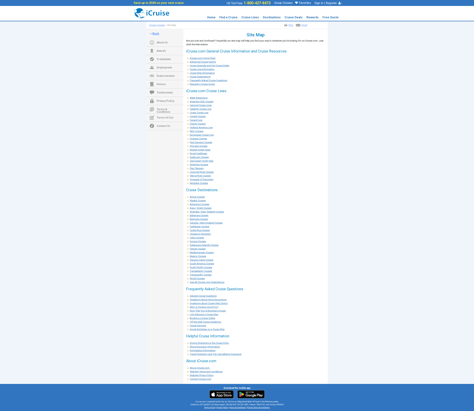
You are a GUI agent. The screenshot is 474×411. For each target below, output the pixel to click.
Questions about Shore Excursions (208, 299)
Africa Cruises (197, 196)
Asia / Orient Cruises (200, 208)
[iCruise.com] (150, 13)
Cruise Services (198, 325)
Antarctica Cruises (199, 204)
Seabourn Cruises (199, 157)
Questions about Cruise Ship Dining (209, 303)
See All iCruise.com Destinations (207, 282)
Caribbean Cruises (199, 226)
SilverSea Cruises (199, 164)
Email (304, 25)
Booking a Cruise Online (202, 318)
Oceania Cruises (198, 138)
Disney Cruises (198, 123)
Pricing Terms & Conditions (258, 408)
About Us (162, 42)
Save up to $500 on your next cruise (159, 2)
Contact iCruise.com (200, 379)
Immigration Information (203, 350)
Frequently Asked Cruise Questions (208, 80)
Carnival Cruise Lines (201, 105)
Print (290, 25)
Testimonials (165, 92)
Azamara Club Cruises (201, 101)
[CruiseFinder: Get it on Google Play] (250, 394)
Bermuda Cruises (199, 219)
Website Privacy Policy (201, 375)
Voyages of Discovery (201, 179)
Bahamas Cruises (199, 215)
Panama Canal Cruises (201, 260)
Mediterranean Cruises (202, 252)
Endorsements (166, 75)
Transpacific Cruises (200, 274)
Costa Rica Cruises (200, 230)
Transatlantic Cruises (201, 271)
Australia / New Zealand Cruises (207, 211)
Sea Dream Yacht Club (201, 161)
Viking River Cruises (200, 175)
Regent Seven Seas (200, 149)
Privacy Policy (165, 100)
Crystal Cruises (198, 116)
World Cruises (197, 278)
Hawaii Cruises (198, 248)
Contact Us (163, 125)
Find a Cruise (228, 17)
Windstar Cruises (199, 183)
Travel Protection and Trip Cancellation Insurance (215, 354)
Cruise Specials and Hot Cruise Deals (209, 65)
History (161, 84)
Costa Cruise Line (199, 112)
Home (211, 17)
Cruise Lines (250, 17)
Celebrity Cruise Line (200, 109)
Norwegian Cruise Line (202, 135)
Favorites (305, 3)
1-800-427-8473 (257, 2)
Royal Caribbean (198, 153)
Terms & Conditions (163, 109)
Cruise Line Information (202, 69)
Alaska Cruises (198, 200)
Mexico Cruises (198, 256)
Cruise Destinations (200, 76)
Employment (164, 67)
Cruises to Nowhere (200, 234)
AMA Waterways (199, 97)
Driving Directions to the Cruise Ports (209, 343)
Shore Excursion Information (205, 346)
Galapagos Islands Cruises (204, 245)
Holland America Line (201, 127)
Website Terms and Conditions (206, 371)
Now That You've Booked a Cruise (208, 310)
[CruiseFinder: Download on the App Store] (222, 394)
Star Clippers (196, 168)
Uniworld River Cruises (202, 172)
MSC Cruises (196, 131)
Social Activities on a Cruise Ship (207, 329)
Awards (161, 50)
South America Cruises (202, 263)
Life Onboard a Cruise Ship (204, 314)
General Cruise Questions (203, 296)
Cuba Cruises (197, 237)
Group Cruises (283, 2)
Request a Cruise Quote (202, 84)
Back (155, 33)
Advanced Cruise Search (203, 61)
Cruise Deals (294, 17)
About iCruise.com (200, 367)
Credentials (164, 59)
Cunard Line (196, 120)
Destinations (272, 17)
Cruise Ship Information (202, 73)
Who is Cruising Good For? (204, 307)
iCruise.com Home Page (202, 58)
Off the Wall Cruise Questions (205, 321)
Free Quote (331, 17)
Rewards (312, 17)
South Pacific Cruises (201, 267)
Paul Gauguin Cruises (201, 142)
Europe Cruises (198, 241)
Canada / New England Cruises (206, 222)
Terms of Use (165, 117)
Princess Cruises (198, 146)
